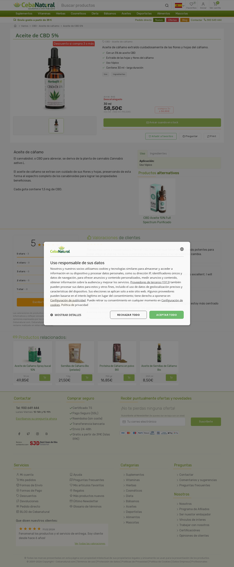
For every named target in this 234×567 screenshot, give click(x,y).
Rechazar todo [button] (128, 314)
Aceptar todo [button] (166, 314)
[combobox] (182, 249)
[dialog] (117, 283)
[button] (65, 315)
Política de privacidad (74, 304)
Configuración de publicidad (68, 300)
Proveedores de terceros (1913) (150, 282)
